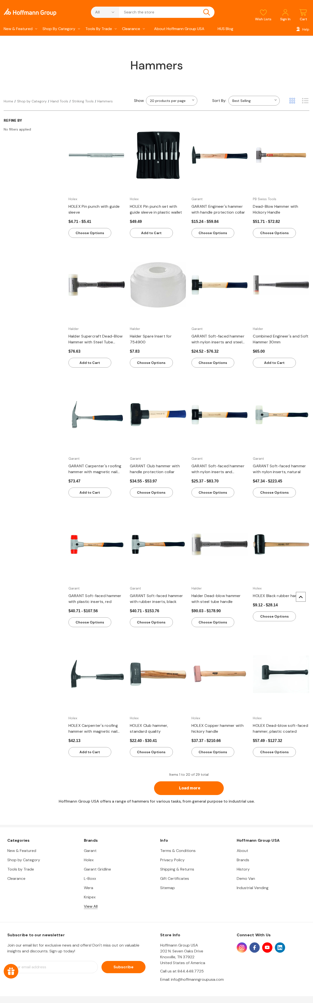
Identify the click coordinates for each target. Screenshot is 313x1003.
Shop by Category (59, 28)
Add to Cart (151, 233)
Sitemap (167, 887)
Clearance (131, 28)
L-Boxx (90, 878)
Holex (89, 859)
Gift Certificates (174, 878)
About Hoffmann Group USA (179, 28)
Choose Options (90, 233)
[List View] (305, 101)
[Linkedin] (280, 947)
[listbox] (254, 101)
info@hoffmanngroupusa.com (197, 979)
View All (91, 906)
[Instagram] (242, 947)
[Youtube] (267, 947)
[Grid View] (292, 101)
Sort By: (219, 100)
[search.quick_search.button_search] (206, 12)
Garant (90, 850)
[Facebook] (254, 947)
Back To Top (301, 597)
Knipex (90, 897)
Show (139, 100)
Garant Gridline (97, 869)
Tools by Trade (98, 28)
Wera (88, 887)
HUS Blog (225, 28)
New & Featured (18, 28)
